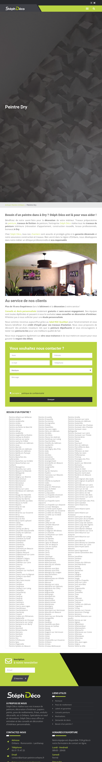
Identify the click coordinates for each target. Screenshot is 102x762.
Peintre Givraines (45, 457)
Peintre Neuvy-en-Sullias (48, 626)
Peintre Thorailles (75, 592)
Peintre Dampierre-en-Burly (20, 624)
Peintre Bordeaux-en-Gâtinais (21, 491)
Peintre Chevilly (15, 572)
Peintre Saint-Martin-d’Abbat (80, 528)
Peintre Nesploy (45, 622)
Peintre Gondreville (46, 459)
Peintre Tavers (74, 586)
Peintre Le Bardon (45, 528)
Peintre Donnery (16, 632)
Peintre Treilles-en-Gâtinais (79, 604)
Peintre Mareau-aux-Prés (48, 570)
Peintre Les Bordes (46, 538)
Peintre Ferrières (45, 435)
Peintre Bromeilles (16, 516)
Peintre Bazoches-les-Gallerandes (18, 458)
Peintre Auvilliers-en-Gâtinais (21, 443)
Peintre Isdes (43, 483)
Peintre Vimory (74, 640)
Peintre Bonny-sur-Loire (19, 489)
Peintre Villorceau (75, 638)
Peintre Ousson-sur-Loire (78, 419)
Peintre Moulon (44, 614)
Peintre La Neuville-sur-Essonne (51, 510)
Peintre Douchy (15, 636)
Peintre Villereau (75, 634)
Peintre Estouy (44, 425)
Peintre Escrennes (45, 421)
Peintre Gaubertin (45, 445)
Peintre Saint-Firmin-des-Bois (80, 495)
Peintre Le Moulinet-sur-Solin (50, 534)
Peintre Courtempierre (18, 610)
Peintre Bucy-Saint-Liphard (20, 520)
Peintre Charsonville (17, 550)
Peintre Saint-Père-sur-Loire (79, 544)
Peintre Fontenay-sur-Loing (49, 439)
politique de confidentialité (33, 393)
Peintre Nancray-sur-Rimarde (50, 616)
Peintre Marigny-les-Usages (49, 572)
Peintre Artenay (15, 425)
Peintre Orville (74, 417)
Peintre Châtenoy (16, 556)
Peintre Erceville (45, 417)
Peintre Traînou (74, 602)
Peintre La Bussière (46, 493)
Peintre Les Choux (45, 540)
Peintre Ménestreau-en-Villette (51, 578)
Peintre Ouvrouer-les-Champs (80, 425)
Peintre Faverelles (45, 427)
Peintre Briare (15, 510)
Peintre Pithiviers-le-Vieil (78, 451)
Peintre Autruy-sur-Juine (19, 439)
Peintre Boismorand (17, 481)
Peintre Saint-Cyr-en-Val (78, 489)
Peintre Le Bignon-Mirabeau (50, 530)
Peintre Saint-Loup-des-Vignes (80, 524)
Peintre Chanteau (16, 542)
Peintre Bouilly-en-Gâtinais (20, 497)
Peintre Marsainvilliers (47, 574)
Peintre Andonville (16, 421)
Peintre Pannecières (76, 437)
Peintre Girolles (44, 455)
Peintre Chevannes (17, 568)
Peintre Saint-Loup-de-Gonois (80, 522)
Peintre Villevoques (76, 636)
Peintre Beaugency (17, 467)
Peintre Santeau (74, 558)
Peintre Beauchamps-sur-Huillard (19, 464)
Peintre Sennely (74, 568)
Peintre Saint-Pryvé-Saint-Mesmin (78, 547)
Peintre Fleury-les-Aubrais (49, 437)
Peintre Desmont (16, 628)
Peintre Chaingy (15, 534)
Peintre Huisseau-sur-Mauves (50, 475)
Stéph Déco (65, 223)
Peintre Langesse (45, 526)
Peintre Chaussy (15, 564)
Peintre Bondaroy (16, 485)
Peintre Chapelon (16, 546)
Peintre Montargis (45, 594)
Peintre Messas (44, 582)
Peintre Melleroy (45, 576)
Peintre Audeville (16, 433)
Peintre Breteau (15, 509)
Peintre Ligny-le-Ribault (48, 542)
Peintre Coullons (16, 600)
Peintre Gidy (43, 451)
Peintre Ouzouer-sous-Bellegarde (77, 430)
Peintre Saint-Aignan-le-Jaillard (81, 481)
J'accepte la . (28, 393)
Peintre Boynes (15, 505)
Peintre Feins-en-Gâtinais (48, 431)
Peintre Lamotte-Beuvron (48, 524)
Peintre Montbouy (45, 598)
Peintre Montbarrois (46, 596)
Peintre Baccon (15, 447)
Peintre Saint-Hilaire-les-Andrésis (78, 506)
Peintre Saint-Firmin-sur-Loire (80, 497)
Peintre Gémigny (45, 447)
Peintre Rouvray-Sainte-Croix (80, 471)
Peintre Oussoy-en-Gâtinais (79, 421)
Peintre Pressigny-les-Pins (79, 459)
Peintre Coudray (15, 596)
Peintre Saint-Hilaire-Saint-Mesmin (79, 510)
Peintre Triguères (75, 606)
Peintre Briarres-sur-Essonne (21, 512)
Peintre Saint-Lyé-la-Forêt (78, 526)
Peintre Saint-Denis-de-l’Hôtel (80, 491)
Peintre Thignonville (76, 588)
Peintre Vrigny (74, 644)
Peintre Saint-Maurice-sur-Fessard (79, 537)
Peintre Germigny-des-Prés (49, 449)
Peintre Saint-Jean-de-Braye (79, 516)
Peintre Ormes (44, 644)
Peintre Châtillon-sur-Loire (20, 562)
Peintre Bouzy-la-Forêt (18, 503)
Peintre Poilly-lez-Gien (77, 453)
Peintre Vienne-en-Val (77, 620)
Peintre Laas (43, 516)
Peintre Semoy (74, 566)
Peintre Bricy (14, 514)
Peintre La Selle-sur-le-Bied (49, 514)
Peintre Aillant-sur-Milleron (20, 417)
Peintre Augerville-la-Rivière (20, 435)
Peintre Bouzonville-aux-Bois (21, 501)
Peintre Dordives (16, 634)
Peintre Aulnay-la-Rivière (19, 437)
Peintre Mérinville (45, 580)
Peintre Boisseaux (16, 483)
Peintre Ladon (44, 520)
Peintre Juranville (45, 491)
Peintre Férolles (44, 433)
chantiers (35, 234)
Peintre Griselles (45, 465)
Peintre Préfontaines (76, 455)
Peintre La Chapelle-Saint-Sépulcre (49, 502)
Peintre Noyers (44, 634)
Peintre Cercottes (16, 524)
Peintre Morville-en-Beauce (49, 612)
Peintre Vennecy (74, 614)
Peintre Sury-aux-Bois (77, 584)
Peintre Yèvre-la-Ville (76, 646)
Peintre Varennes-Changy (78, 612)
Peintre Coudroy (15, 598)
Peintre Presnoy (74, 457)
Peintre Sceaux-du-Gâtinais (79, 562)
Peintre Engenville (16, 644)
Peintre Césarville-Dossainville (21, 530)
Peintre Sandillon (75, 556)
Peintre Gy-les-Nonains (48, 471)
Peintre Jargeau (44, 485)
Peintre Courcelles (16, 604)
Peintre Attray (14, 431)
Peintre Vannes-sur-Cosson (79, 610)
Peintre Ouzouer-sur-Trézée (79, 435)
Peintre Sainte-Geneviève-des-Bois (80, 553)
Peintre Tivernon (75, 598)
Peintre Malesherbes (47, 560)
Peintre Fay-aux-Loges (47, 429)
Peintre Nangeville (46, 618)
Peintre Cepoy (15, 522)
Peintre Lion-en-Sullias (47, 546)
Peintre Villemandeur (77, 626)
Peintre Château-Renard (19, 552)
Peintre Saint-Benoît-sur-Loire (80, 485)
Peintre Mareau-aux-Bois (48, 568)
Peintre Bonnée (15, 487)
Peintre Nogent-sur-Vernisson (50, 632)
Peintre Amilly (15, 419)
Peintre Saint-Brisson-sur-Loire (81, 487)
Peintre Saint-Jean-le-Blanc (79, 520)
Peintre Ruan (73, 477)
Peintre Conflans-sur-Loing (20, 588)
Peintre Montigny (45, 606)
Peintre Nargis (44, 620)
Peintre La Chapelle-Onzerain (50, 495)
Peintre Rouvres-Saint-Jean (79, 473)
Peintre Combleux (16, 584)
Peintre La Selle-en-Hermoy (49, 512)
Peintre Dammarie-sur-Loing (21, 622)
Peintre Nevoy (44, 628)
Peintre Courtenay (16, 612)
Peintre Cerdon (15, 526)
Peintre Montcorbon (46, 600)
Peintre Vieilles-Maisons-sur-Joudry (80, 617)
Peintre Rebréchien (76, 467)
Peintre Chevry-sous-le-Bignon (21, 574)
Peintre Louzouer (45, 556)
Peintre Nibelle (44, 630)
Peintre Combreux (16, 586)
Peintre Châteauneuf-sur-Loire (21, 554)
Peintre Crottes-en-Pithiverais (21, 616)
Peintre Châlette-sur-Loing (20, 536)
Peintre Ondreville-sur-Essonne (51, 640)
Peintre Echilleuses (17, 640)
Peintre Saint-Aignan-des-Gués (81, 479)
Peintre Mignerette (46, 592)
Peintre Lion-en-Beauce (48, 544)
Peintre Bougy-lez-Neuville (20, 495)
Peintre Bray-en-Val (17, 507)
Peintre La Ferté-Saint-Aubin (50, 509)
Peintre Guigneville (46, 467)
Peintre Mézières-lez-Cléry (49, 588)
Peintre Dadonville (16, 618)
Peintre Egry (14, 642)
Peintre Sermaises (75, 570)
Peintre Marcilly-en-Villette (49, 564)
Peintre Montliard (45, 608)
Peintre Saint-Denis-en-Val (79, 493)
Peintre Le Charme (46, 532)
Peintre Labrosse (45, 518)
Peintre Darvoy (15, 626)
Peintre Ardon (15, 423)
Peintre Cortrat (15, 594)
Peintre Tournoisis (75, 600)
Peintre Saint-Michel (76, 540)
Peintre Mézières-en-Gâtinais (50, 586)
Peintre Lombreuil (45, 548)
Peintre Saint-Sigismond (78, 550)
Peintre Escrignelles (46, 423)
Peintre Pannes (74, 439)
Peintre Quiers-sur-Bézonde (79, 463)
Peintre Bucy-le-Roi (17, 518)
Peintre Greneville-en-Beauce (50, 463)
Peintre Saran (73, 560)
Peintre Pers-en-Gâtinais (78, 445)
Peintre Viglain (74, 622)
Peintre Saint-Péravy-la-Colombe (81, 542)
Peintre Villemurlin (76, 630)
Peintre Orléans (44, 642)
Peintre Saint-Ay (74, 483)
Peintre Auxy (14, 445)
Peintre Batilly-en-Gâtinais (20, 451)
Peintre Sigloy (73, 572)
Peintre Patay (73, 441)
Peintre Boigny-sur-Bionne (20, 477)
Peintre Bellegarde (16, 473)
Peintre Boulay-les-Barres (19, 499)
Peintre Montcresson (47, 602)
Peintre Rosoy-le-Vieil (77, 469)
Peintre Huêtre (44, 473)
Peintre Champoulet (17, 540)
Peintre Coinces (15, 582)
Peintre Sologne (74, 574)
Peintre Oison (44, 636)
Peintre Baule (14, 455)
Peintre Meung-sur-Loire (48, 584)
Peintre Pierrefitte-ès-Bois (78, 447)
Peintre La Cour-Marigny (48, 507)
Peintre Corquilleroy (17, 592)
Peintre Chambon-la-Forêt (19, 538)
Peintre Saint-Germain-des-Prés (81, 501)
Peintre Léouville (45, 536)
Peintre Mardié (44, 566)
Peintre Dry (13, 638)
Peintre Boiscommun (17, 479)
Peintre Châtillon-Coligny (19, 558)
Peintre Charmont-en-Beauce (21, 548)
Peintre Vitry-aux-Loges (77, 642)
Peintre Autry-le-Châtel (18, 441)
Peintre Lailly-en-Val (46, 522)
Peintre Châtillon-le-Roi (18, 560)
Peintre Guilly (44, 469)
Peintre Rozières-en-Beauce (79, 475)
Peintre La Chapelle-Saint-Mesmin (49, 498)
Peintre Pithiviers (75, 449)
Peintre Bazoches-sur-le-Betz (21, 461)
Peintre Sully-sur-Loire (77, 582)
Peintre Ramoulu (75, 465)
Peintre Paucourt (75, 443)
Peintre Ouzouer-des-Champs (80, 427)
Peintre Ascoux (15, 429)
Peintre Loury (44, 554)
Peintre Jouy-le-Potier (47, 489)
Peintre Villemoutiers (76, 628)
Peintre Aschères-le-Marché (20, 427)
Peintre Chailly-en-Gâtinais (20, 532)
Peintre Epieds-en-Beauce (19, 646)
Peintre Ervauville (45, 419)
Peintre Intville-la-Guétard (49, 481)
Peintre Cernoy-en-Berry (19, 528)
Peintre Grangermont (47, 461)
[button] (87, 8)
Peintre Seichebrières (77, 564)
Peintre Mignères (45, 590)
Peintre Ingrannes (45, 477)
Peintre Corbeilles (16, 590)
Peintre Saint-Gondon (77, 503)
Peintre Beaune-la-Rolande (20, 471)
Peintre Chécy (14, 566)
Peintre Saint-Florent (76, 499)
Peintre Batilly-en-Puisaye (19, 453)
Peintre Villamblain (76, 624)
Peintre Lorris (44, 552)
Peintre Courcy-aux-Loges (19, 606)
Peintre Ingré (43, 479)
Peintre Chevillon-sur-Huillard (21, 570)
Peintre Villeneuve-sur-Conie (80, 632)
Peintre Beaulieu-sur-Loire (20, 469)
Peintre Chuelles (16, 578)
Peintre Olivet (44, 638)
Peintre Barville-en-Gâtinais (20, 449)
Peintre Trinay (74, 608)
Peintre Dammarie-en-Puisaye (21, 620)
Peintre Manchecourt (47, 562)
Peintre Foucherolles (46, 441)
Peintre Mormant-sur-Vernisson (51, 610)
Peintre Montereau (46, 604)
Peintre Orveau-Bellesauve (49, 646)
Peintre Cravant (15, 614)
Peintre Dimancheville (18, 630)
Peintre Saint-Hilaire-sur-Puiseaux (78, 513)
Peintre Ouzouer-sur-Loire (79, 433)
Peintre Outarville (75, 423)
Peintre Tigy (73, 596)
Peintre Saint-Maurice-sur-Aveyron (79, 533)
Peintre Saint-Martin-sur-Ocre (80, 530)
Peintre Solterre (74, 576)
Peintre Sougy (73, 578)
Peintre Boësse (15, 475)
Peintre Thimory (74, 590)
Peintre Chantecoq (16, 544)
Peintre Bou (14, 493)
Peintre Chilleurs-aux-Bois (20, 576)
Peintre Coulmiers (16, 602)
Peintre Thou (73, 594)
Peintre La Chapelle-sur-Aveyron (51, 505)
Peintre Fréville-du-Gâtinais (49, 443)
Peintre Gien (43, 453)
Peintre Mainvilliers (46, 558)
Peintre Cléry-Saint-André (19, 580)
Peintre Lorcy (43, 550)
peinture (12, 223)
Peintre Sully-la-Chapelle (78, 580)
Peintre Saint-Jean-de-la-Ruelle (81, 518)
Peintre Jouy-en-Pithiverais (49, 487)
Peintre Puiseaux (75, 461)
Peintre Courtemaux (17, 608)
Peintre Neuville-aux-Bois (48, 624)
